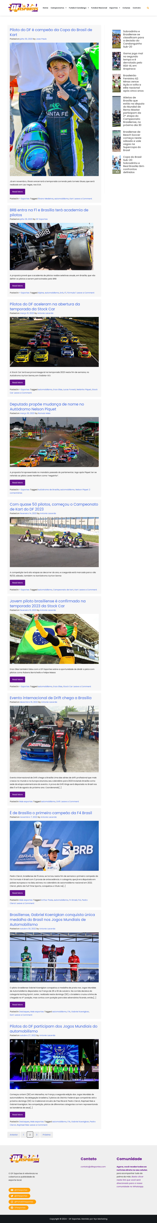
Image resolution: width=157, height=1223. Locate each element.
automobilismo (61, 198)
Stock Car (68, 686)
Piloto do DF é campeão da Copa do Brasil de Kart (51, 32)
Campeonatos (57, 8)
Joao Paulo (41, 38)
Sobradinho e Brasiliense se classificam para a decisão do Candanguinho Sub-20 (133, 39)
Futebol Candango (77, 8)
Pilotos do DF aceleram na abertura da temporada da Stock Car (45, 306)
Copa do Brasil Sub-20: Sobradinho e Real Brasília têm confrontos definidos (133, 164)
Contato (137, 8)
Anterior (14, 1134)
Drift (58, 801)
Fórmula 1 (71, 292)
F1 (65, 292)
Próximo (47, 1134)
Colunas (126, 8)
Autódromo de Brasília (48, 489)
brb (62, 292)
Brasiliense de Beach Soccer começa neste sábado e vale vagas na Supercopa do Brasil (132, 141)
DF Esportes (42, 219)
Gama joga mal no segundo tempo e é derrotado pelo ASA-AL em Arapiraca (133, 61)
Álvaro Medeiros (45, 198)
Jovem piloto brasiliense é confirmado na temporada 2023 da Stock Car (48, 603)
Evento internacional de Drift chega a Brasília (51, 698)
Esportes (114, 8)
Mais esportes (26, 801)
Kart (72, 198)
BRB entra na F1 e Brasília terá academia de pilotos (49, 212)
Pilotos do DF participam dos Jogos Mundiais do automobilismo (53, 1029)
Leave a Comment (83, 198)
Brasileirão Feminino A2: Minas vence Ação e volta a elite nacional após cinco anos (133, 83)
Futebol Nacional (99, 8)
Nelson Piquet (81, 489)
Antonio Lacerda (45, 313)
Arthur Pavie (47, 900)
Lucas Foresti (69, 389)
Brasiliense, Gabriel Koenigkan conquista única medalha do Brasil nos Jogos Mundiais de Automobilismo (52, 919)
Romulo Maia (44, 413)
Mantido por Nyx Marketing (94, 1218)
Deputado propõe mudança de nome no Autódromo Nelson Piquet (47, 407)
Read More (17, 191)
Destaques (24, 1011)
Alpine (41, 292)
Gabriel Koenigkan (80, 1011)
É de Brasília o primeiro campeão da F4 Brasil (51, 813)
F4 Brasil (73, 900)
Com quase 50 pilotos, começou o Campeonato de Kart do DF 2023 (54, 507)
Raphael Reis (23, 1125)
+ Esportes (24, 198)
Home (45, 8)
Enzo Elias (57, 389)
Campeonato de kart (63, 589)
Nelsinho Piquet (84, 389)
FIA (79, 900)
